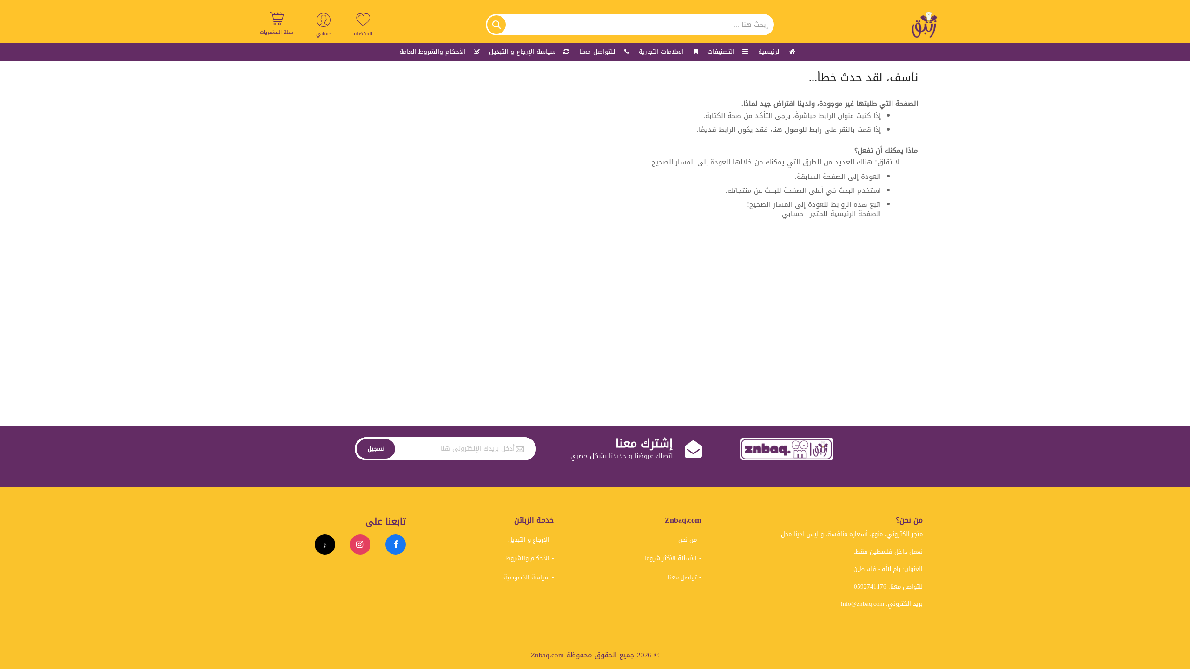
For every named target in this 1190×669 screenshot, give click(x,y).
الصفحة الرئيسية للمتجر (845, 213)
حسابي (793, 213)
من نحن (687, 539)
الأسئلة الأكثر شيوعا (670, 558)
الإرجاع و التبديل (528, 539)
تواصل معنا (682, 577)
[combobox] (630, 24)
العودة (871, 176)
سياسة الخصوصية (526, 577)
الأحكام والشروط (527, 558)
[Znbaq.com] (925, 25)
